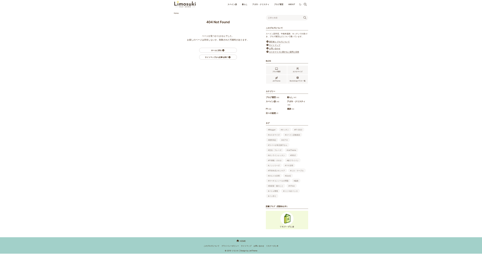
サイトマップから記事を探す (216, 57)
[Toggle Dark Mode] (300, 4)
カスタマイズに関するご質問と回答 (284, 52)
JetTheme (253, 251)
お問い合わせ (274, 48)
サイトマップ (274, 45)
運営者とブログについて (279, 42)
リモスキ (235, 251)
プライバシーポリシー (230, 246)
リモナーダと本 (272, 246)
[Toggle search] (305, 4)
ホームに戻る (216, 50)
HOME (243, 241)
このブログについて (211, 246)
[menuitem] (232, 4)
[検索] (305, 17)
